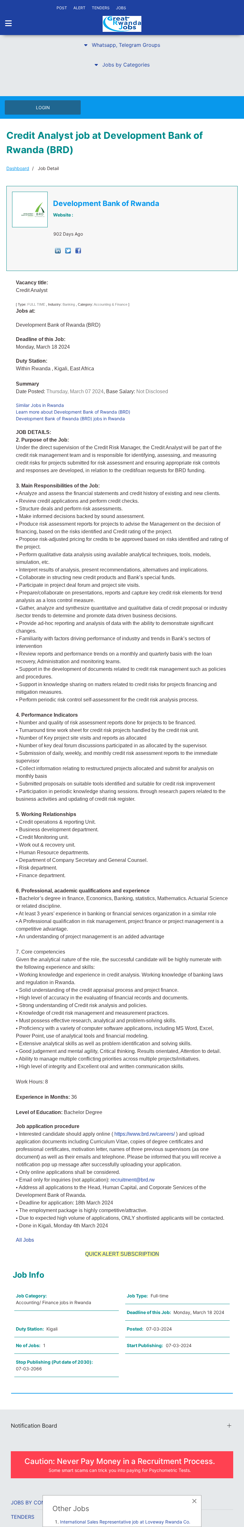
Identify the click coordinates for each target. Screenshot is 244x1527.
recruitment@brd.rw (133, 1180)
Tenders (22, 1517)
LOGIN (43, 107)
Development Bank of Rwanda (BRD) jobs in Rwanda (70, 418)
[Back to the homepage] (122, 24)
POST (62, 7)
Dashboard (17, 168)
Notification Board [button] (34, 1425)
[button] (122, 45)
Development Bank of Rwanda (106, 203)
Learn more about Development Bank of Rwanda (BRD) (73, 412)
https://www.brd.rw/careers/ (144, 1134)
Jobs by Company (35, 1502)
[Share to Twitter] (68, 250)
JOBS (121, 7)
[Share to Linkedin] (58, 250)
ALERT (79, 7)
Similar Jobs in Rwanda (40, 405)
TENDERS (101, 7)
